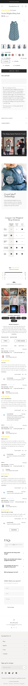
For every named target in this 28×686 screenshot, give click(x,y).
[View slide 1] (11, 627)
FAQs (14, 544)
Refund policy (6, 683)
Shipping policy (22, 683)
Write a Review (22, 341)
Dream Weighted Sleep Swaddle (12, 393)
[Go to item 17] (9, 46)
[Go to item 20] (19, 46)
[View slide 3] (15, 627)
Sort (15, 345)
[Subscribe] (24, 667)
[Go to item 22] (25, 46)
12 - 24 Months (6, 65)
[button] (8, 10)
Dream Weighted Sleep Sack (11, 357)
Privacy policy (11, 683)
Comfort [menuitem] (13, 318)
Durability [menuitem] (14, 320)
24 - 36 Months (16, 65)
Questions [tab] (13, 337)
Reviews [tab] (4, 337)
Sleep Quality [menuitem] (5, 318)
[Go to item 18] (14, 46)
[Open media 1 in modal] (24, 20)
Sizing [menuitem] (18, 318)
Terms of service (16, 683)
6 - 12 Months (15, 61)
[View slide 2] (13, 627)
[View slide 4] (16, 627)
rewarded (13, 624)
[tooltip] (18, 324)
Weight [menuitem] (23, 318)
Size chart (24, 58)
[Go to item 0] (3, 46)
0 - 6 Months (5, 61)
